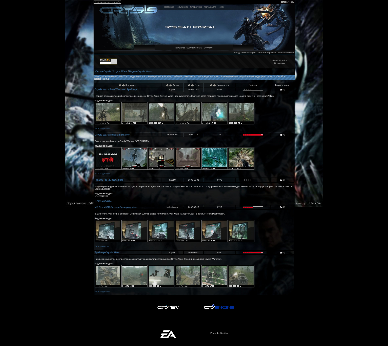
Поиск (221, 7)
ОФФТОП (208, 48)
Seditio (224, 333)
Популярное (182, 7)
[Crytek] (168, 305)
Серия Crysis (103, 71)
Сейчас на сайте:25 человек (279, 61)
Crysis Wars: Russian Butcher (112, 134)
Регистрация (248, 52)
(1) (283, 89)
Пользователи (286, 52)
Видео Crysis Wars (140, 71)
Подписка (169, 7)
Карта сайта (210, 7)
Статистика (196, 7)
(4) (283, 135)
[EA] (168, 331)
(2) (283, 207)
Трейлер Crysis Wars (107, 252)
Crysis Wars (120, 71)
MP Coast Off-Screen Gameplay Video (116, 207)
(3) (283, 180)
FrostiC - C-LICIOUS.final (109, 180)
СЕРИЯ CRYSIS (194, 48)
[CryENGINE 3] (219, 305)
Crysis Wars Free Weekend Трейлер (116, 89)
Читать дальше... (103, 128)
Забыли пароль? (266, 52)
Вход (237, 52)
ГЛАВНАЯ (180, 48)
